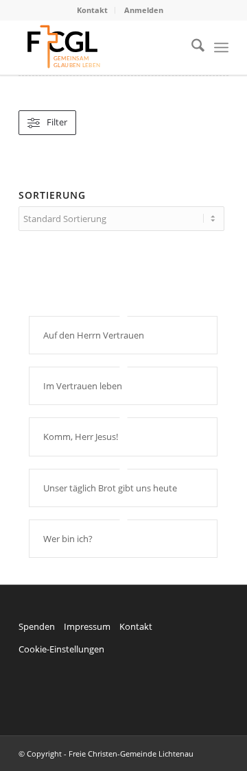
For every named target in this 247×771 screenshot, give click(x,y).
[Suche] (191, 47)
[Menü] (221, 47)
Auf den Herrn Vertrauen (93, 335)
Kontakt (92, 10)
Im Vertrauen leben (82, 386)
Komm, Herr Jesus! (80, 436)
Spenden (37, 626)
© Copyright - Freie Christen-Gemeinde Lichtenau (106, 753)
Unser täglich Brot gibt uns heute (110, 488)
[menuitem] (92, 10)
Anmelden (143, 10)
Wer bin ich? (68, 539)
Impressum (87, 626)
